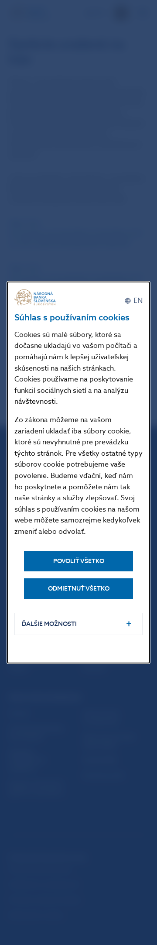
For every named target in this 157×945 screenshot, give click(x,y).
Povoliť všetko (78, 561)
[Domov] (36, 297)
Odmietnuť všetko (78, 588)
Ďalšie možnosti (49, 624)
